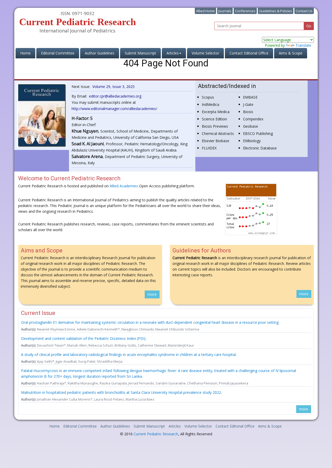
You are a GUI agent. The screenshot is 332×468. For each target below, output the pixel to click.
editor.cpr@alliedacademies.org (115, 96)
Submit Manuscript (140, 53)
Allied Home (205, 11)
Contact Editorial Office (249, 53)
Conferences (245, 11)
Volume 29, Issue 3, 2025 (113, 86)
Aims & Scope (290, 53)
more (152, 294)
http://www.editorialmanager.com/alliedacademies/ (114, 108)
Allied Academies (124, 185)
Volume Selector (205, 53)
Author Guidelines (99, 53)
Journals (224, 11)
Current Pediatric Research (156, 433)
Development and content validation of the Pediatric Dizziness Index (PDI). (83, 338)
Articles (175, 426)
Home (27, 53)
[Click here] (41, 114)
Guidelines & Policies (275, 11)
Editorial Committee (57, 53)
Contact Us (304, 11)
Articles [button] (173, 53)
